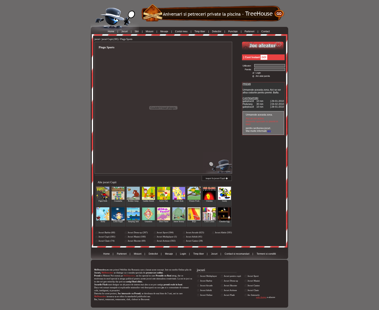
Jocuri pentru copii (232, 276)
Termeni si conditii (266, 253)
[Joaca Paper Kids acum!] (102, 193)
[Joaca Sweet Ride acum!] (178, 193)
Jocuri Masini (254, 281)
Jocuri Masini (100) (137, 236)
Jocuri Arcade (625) (195, 232)
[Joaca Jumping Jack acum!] (133, 213)
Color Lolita (209, 221)
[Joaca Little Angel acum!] (118, 213)
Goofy (224, 201)
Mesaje (164, 31)
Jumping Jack (133, 221)
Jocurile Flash (101, 284)
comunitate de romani (179, 287)
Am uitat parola (263, 76)
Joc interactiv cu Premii (129, 293)
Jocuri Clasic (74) (106, 241)
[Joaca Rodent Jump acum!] (133, 193)
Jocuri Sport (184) (165, 232)
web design (261, 297)
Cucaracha (118, 201)
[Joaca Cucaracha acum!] (118, 193)
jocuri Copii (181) (110, 39)
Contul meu (181, 31)
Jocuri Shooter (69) (136, 241)
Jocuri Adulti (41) (194, 236)
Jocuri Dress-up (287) (138, 232)
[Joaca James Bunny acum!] (178, 213)
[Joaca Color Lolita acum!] (209, 213)
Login (258, 73)
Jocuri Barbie (206, 281)
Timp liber (199, 31)
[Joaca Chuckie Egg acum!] (224, 213)
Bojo (194, 221)
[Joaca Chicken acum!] (209, 193)
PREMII (247, 84)
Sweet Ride (178, 201)
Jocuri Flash (229, 295)
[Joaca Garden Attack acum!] (148, 193)
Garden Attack (148, 201)
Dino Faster (163, 221)
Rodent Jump (133, 201)
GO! (264, 57)
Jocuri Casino (254, 285)
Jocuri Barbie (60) (107, 232)
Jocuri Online (206, 295)
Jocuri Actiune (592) (166, 241)
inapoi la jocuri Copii (215, 178)
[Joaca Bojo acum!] (194, 213)
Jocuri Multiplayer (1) (167, 236)
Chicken (209, 201)
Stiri (137, 31)
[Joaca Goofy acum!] (224, 193)
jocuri (97, 39)
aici (269, 131)
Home (111, 31)
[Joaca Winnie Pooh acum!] (194, 193)
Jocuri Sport (253, 276)
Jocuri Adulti (206, 290)
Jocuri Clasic (253, 290)
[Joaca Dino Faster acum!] (163, 213)
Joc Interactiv (254, 295)
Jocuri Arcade (206, 285)
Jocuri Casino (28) (194, 241)
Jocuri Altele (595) (223, 232)
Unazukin (148, 221)
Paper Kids (103, 201)
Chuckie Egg (224, 221)
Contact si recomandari (237, 253)
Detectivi (216, 31)
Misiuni (149, 31)
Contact (265, 31)
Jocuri (124, 31)
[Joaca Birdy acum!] (102, 213)
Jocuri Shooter (230, 285)
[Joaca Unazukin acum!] (148, 213)
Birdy (103, 221)
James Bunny (179, 221)
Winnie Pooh (194, 201)
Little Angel (118, 221)
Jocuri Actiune (230, 290)
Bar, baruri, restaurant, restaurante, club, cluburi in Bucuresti (121, 299)
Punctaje (233, 31)
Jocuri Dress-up (231, 281)
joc (162, 287)
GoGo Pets (163, 201)
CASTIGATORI (250, 98)
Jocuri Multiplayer (208, 276)
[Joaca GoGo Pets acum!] (163, 193)
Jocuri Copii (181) (107, 236)
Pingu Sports (126, 39)
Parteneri (249, 31)
